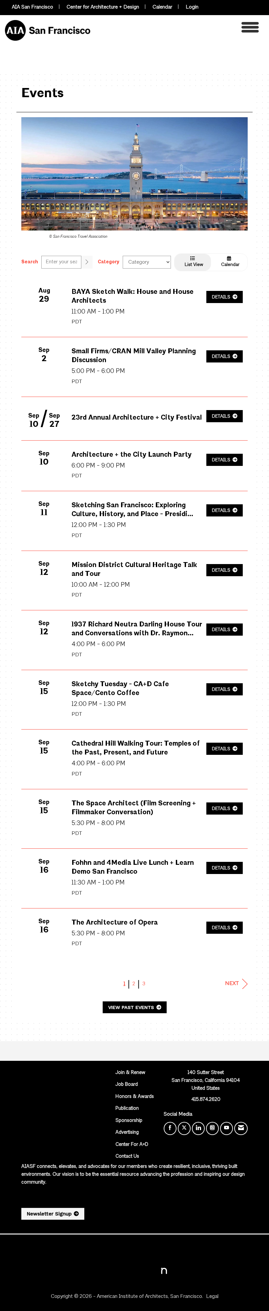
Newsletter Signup (49, 1214)
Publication (127, 1108)
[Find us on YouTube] (226, 1128)
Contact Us (127, 1156)
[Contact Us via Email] (241, 1128)
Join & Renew (130, 1072)
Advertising (127, 1132)
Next (232, 983)
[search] (87, 262)
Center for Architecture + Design (103, 7)
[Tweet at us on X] (184, 1128)
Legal (212, 1296)
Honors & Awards (134, 1096)
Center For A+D (131, 1144)
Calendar (162, 7)
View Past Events (131, 1007)
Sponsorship (128, 1120)
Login (192, 7)
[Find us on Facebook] (170, 1128)
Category (108, 262)
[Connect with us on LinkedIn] (198, 1128)
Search (29, 262)
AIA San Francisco (32, 7)
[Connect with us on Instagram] (212, 1128)
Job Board (126, 1084)
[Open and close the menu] (176, 29)
